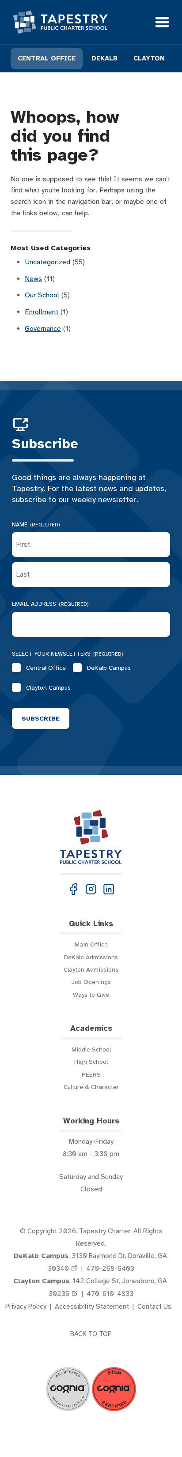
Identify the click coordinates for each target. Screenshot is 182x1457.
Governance (43, 328)
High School (91, 1062)
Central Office (46, 668)
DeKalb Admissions (91, 957)
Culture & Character (91, 1087)
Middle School (91, 1049)
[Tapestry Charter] (60, 22)
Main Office (91, 944)
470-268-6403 (110, 1268)
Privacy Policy (25, 1306)
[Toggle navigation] (162, 22)
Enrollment (41, 312)
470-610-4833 (110, 1293)
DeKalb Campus (109, 668)
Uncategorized (47, 262)
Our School (42, 295)
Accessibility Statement (92, 1306)
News (33, 278)
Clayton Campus (48, 687)
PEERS (91, 1074)
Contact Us (154, 1306)
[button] (73, 889)
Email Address (50, 604)
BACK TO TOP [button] (91, 1333)
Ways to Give (91, 995)
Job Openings (91, 982)
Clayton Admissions (91, 969)
